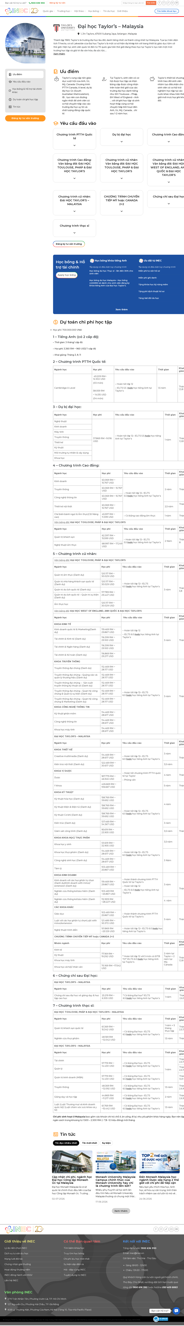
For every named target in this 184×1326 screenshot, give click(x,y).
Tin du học (109, 11)
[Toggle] (92, 261)
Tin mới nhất (89, 1143)
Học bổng (93, 11)
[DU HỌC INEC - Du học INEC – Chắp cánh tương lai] (22, 11)
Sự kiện (106, 1143)
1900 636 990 (38, 3)
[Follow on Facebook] (160, 3)
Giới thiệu (122, 11)
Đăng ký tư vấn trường (25, 118)
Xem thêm (59, 54)
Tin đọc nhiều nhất (66, 1143)
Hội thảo (79, 11)
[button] (176, 1311)
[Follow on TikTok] (168, 3)
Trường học (63, 11)
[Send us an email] (172, 3)
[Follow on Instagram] (164, 3)
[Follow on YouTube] (177, 3)
